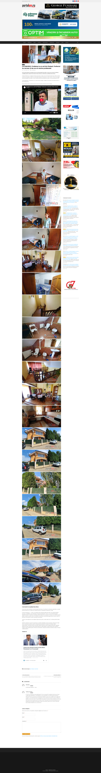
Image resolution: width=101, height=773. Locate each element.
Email (23, 717)
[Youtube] (78, 1)
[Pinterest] (75, 1)
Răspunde (31, 685)
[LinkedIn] (76, 1)
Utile (62, 42)
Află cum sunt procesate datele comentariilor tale (48, 735)
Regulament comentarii (52, 769)
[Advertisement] (41, 742)
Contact (47, 769)
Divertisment (45, 42)
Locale (24, 42)
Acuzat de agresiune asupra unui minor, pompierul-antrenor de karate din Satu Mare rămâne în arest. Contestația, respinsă (70, 222)
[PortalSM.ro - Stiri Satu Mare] (28, 6)
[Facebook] (73, 1)
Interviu (66, 42)
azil (30, 668)
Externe (39, 42)
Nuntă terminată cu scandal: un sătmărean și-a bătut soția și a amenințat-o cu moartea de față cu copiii (70, 207)
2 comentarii (33, 70)
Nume (23, 712)
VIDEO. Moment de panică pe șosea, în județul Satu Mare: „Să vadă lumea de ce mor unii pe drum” (70, 230)
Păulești (32, 668)
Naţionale (29, 42)
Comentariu (24, 721)
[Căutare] (77, 42)
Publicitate (52, 42)
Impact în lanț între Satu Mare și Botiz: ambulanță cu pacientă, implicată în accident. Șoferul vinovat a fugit (71, 258)
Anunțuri (57, 42)
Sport (35, 42)
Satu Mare (36, 668)
